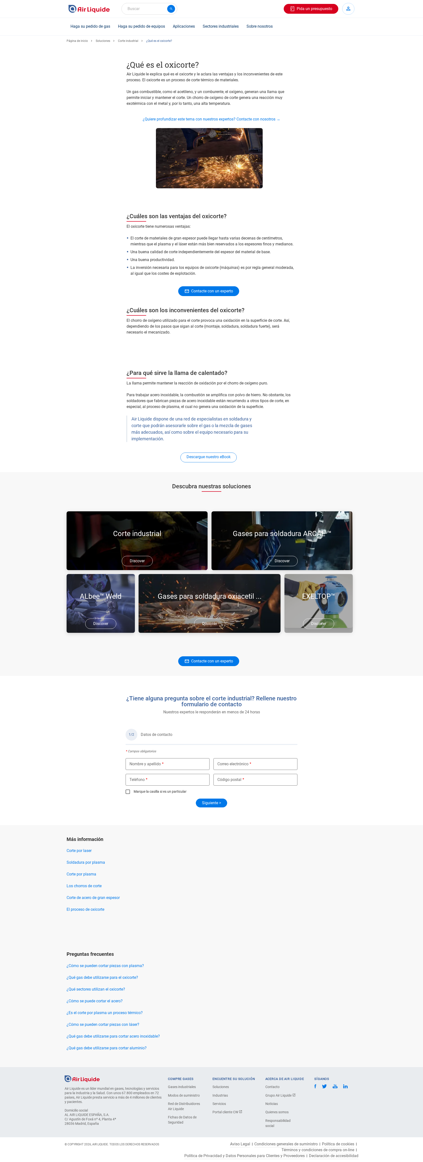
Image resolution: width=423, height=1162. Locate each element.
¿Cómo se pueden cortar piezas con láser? (103, 1024)
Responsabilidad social (278, 1123)
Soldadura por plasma (86, 862)
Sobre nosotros (260, 26)
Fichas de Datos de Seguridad (182, 1119)
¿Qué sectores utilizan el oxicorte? (96, 989)
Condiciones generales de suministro (286, 1144)
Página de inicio (77, 40)
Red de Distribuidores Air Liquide (184, 1106)
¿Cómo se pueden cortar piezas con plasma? (105, 965)
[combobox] (149, 9)
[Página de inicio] (82, 1078)
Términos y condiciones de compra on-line (318, 1150)
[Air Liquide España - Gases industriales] (89, 9)
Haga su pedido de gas (90, 26)
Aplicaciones (184, 26)
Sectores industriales (221, 26)
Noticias (271, 1104)
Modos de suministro (184, 1095)
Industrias (220, 1095)
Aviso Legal (240, 1144)
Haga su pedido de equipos (141, 26)
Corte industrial (128, 40)
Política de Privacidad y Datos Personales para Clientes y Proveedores (244, 1156)
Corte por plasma (81, 874)
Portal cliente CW (225, 1112)
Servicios (219, 1104)
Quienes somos (277, 1112)
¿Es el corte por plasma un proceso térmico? (105, 1012)
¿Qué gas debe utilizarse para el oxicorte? (102, 977)
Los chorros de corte (84, 886)
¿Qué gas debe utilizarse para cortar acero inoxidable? (113, 1036)
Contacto (272, 1087)
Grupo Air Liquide (278, 1095)
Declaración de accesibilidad (333, 1156)
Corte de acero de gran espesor (93, 897)
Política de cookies (338, 1144)
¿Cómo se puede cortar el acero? (95, 1001)
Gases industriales (182, 1087)
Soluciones (103, 40)
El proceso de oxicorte (85, 909)
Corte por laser (79, 850)
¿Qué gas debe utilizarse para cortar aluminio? (107, 1048)
